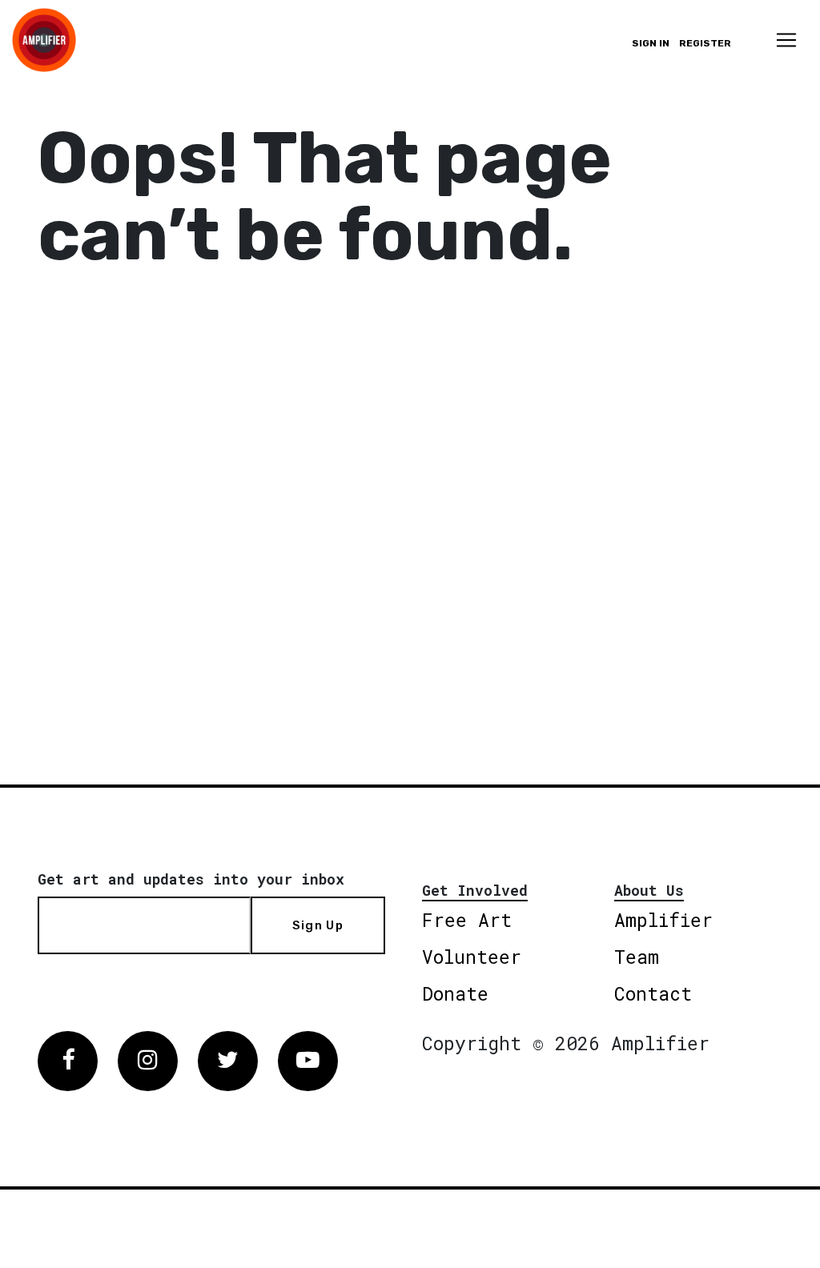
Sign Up (318, 925)
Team (636, 957)
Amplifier (663, 920)
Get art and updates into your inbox (191, 879)
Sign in (650, 43)
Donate (455, 993)
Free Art (467, 920)
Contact (653, 993)
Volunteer (471, 957)
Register (705, 43)
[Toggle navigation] (786, 40)
